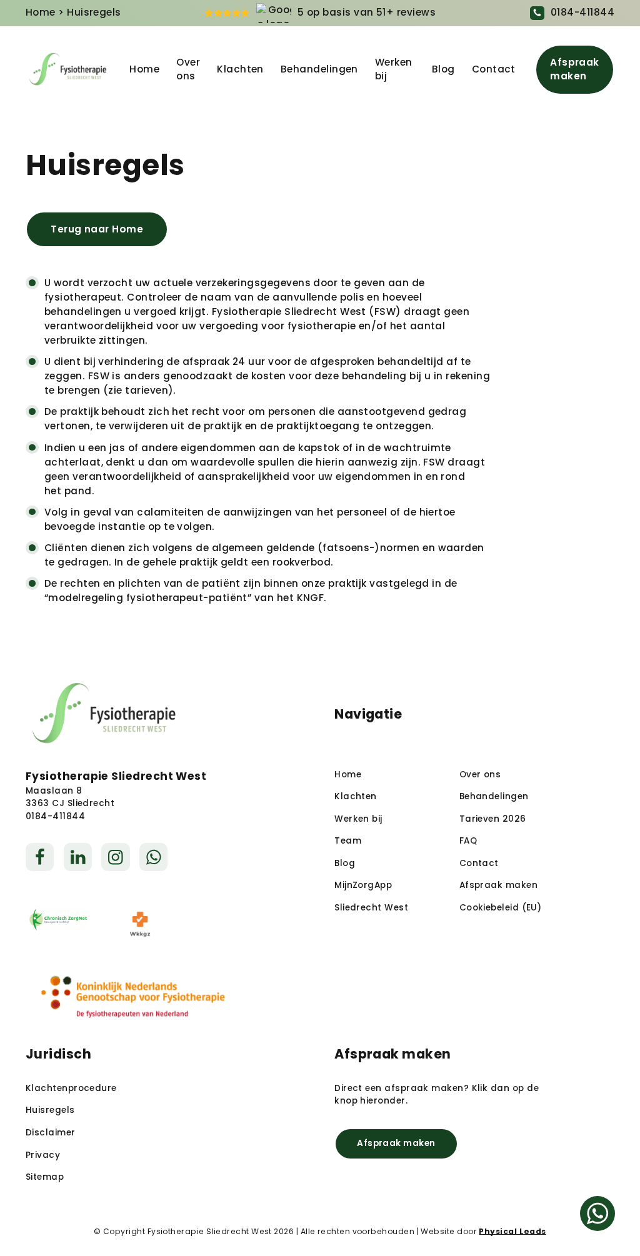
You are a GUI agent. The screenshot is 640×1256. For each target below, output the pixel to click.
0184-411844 (582, 12)
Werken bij (393, 69)
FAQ (468, 841)
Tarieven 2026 (492, 819)
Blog (443, 69)
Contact (494, 69)
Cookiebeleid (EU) (500, 908)
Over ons (188, 69)
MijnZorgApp (363, 885)
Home (41, 12)
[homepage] (68, 70)
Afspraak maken (574, 69)
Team (347, 841)
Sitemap (45, 1177)
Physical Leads (512, 1231)
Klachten (240, 69)
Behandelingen (319, 69)
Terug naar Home (97, 229)
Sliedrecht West (371, 908)
